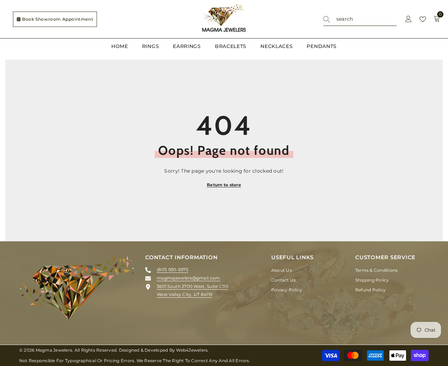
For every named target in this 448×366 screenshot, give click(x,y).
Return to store (224, 184)
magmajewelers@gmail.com (188, 278)
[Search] (360, 19)
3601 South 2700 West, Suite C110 (192, 286)
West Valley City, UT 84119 (184, 294)
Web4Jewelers (192, 350)
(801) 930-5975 (172, 269)
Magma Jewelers (54, 350)
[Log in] (408, 19)
